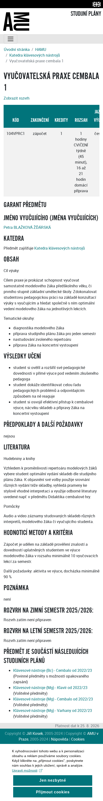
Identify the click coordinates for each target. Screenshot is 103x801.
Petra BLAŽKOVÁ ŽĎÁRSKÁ (27, 227)
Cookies (78, 739)
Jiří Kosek (34, 733)
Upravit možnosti (24, 770)
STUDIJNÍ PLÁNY (86, 14)
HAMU (40, 49)
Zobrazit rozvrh (16, 98)
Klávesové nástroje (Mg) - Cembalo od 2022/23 (53, 699)
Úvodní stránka (17, 49)
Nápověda (59, 739)
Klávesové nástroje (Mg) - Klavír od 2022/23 (50, 687)
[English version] (96, 4)
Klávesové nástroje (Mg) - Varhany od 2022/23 (52, 710)
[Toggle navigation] (10, 39)
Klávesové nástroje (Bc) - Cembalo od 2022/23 (52, 670)
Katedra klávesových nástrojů (34, 55)
